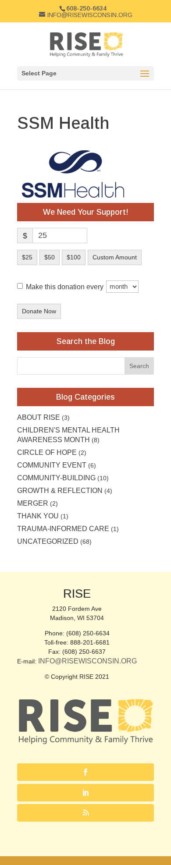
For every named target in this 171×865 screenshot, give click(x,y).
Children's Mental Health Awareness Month (68, 434)
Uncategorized (47, 541)
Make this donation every (65, 286)
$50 (49, 257)
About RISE (38, 417)
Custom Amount (115, 257)
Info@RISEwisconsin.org (87, 661)
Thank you (38, 516)
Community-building (56, 478)
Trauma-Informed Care (63, 528)
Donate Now (39, 311)
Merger (32, 503)
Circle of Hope (47, 452)
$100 (74, 257)
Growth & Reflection (60, 490)
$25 (27, 257)
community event (51, 465)
